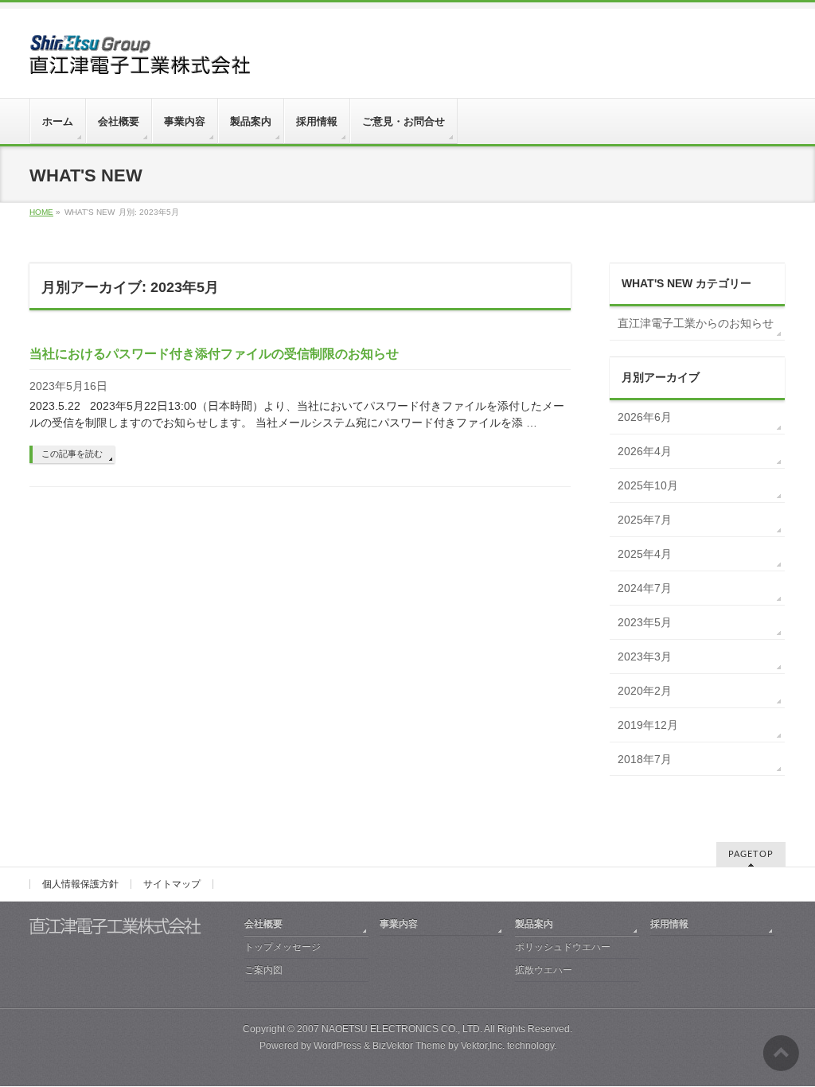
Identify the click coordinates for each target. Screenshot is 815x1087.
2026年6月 (645, 417)
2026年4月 (645, 451)
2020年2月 (645, 690)
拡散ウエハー (543, 970)
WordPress (337, 1045)
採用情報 (669, 923)
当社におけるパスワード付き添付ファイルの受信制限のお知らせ (214, 353)
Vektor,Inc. (483, 1045)
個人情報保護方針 (80, 884)
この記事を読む (72, 453)
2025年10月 (648, 485)
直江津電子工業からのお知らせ (696, 323)
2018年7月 (645, 759)
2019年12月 (648, 725)
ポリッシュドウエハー (562, 947)
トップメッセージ (282, 947)
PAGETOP (751, 854)
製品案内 (534, 923)
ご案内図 (263, 970)
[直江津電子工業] (140, 56)
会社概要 (263, 923)
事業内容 (399, 923)
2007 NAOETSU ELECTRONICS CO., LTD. (389, 1028)
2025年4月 (645, 553)
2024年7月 (645, 588)
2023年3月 (645, 656)
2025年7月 (645, 519)
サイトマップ (172, 884)
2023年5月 (645, 622)
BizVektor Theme (409, 1045)
